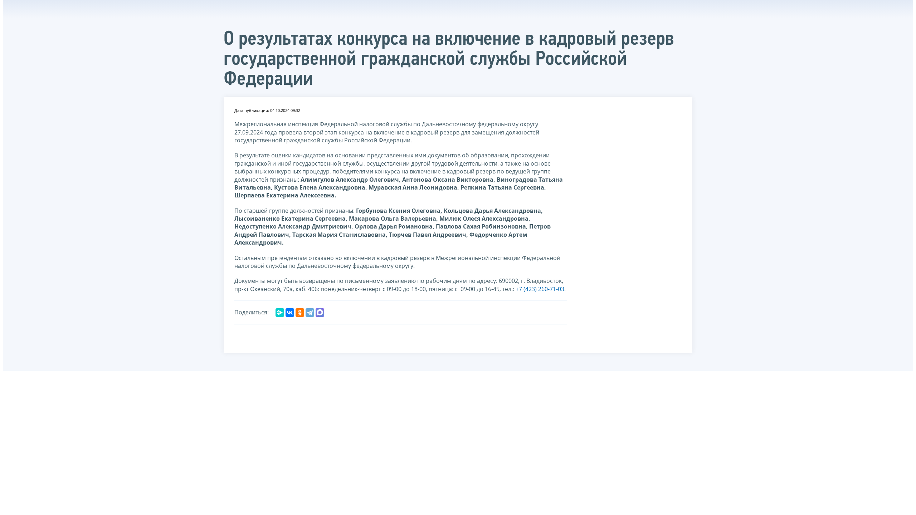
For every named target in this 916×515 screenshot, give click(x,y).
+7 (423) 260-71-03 (540, 289)
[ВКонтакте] (290, 312)
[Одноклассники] (300, 312)
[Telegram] (310, 312)
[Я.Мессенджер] (280, 312)
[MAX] (320, 312)
